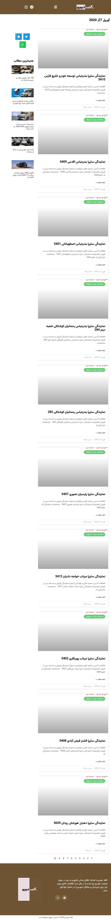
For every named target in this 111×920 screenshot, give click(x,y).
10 (54, 858)
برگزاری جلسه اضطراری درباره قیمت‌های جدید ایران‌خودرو (23, 102)
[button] (55, 7)
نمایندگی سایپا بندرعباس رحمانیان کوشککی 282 (76, 412)
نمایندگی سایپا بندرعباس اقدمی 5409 (82, 161)
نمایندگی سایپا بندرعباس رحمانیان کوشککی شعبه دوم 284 (75, 328)
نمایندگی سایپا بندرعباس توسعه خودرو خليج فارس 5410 (74, 78)
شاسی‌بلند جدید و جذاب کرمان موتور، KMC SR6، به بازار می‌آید (24, 126)
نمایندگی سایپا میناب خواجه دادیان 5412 (80, 576)
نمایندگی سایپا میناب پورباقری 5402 (83, 658)
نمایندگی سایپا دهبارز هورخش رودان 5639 (79, 823)
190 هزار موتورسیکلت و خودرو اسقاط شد (25, 79)
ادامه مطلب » (100, 100)
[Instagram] (26, 7)
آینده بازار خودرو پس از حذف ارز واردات (23, 151)
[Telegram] (31, 7)
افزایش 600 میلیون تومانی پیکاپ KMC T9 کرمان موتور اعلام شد (23, 175)
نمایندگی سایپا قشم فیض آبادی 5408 (82, 740)
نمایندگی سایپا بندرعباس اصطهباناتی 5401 (79, 244)
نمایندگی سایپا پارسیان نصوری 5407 (83, 494)
